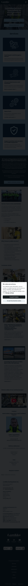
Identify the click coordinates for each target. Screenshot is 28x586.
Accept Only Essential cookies (14, 300)
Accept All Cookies (14, 297)
